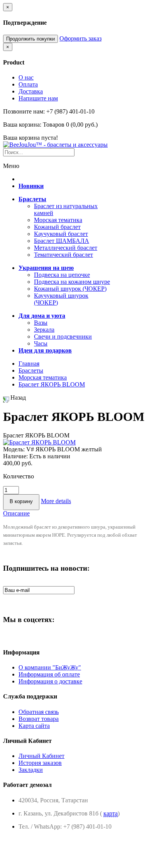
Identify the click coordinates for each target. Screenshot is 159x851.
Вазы (40, 322)
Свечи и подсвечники (63, 336)
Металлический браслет (65, 247)
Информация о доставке (50, 681)
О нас (26, 77)
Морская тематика (58, 220)
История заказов (40, 762)
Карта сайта (34, 725)
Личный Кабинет (41, 756)
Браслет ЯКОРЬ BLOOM (52, 384)
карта (110, 813)
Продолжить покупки (30, 39)
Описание (16, 513)
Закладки (31, 769)
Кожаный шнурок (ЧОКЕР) (70, 288)
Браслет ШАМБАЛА (61, 240)
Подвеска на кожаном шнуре (72, 281)
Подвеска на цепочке (62, 274)
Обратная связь (39, 712)
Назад (18, 397)
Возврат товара (39, 718)
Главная (29, 363)
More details (56, 501)
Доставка (31, 91)
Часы (40, 343)
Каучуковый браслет (61, 234)
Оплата (28, 84)
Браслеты (31, 370)
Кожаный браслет (57, 227)
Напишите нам (38, 98)
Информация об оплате (49, 674)
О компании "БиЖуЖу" (50, 667)
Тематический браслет (63, 254)
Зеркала (44, 329)
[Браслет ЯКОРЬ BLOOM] (39, 442)
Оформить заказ (80, 38)
